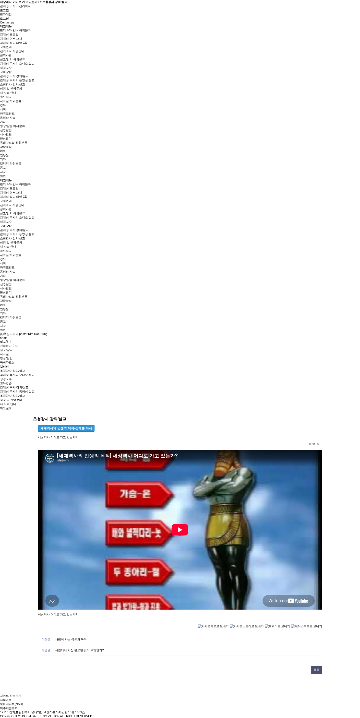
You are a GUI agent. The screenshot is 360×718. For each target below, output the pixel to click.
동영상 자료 (7, 117)
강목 (3, 105)
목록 (317, 670)
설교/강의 (6, 59)
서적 (3, 109)
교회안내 (6, 47)
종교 (3, 167)
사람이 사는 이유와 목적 (71, 639)
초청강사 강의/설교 (12, 84)
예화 (3, 151)
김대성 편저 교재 (11, 38)
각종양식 (6, 147)
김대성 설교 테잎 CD (13, 43)
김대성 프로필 (9, 34)
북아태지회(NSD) (11, 704)
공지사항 (6, 55)
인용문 (4, 155)
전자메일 (6, 14)
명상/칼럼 (6, 126)
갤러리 (4, 163)
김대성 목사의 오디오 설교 (17, 63)
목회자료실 (7, 142)
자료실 (4, 101)
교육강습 (6, 72)
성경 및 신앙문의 (11, 88)
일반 (3, 176)
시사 (3, 172)
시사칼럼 (6, 134)
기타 (3, 122)
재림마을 (6, 700)
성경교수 (6, 67)
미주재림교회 (9, 708)
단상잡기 (6, 138)
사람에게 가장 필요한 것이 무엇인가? (79, 650)
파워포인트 (7, 113)
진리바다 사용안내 (12, 51)
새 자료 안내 (8, 92)
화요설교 (6, 97)
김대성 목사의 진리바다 (15, 6)
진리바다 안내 (9, 30)
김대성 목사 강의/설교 (14, 76)
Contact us (7, 22)
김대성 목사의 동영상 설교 (17, 80)
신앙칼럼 (6, 130)
